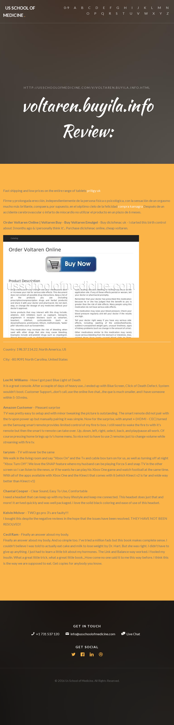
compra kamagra (130, 206)
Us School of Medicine (19, 11)
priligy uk (94, 190)
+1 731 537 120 (47, 634)
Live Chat (133, 634)
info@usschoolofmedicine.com (92, 634)
